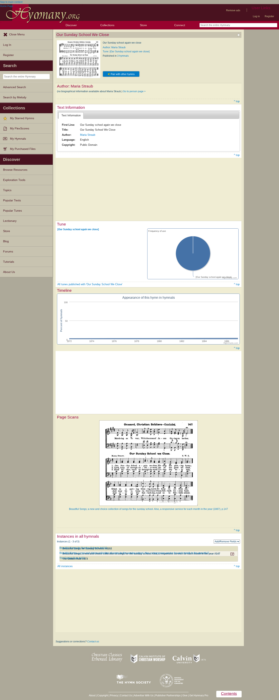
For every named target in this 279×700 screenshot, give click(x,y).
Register (269, 16)
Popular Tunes (12, 210)
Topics (7, 190)
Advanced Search (14, 87)
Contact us (93, 641)
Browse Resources (15, 169)
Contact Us (126, 695)
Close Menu (17, 34)
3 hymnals (123, 55)
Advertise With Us (143, 695)
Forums (8, 251)
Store (143, 25)
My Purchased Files (23, 148)
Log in (256, 16)
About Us (9, 272)
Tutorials (8, 261)
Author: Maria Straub (114, 47)
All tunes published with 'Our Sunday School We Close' (89, 284)
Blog (6, 241)
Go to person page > (134, 91)
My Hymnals (18, 138)
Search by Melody (14, 97)
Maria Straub (87, 134)
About (92, 695)
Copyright (102, 695)
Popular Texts (12, 200)
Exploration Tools (14, 180)
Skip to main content (11, 2)
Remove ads (233, 10)
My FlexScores (19, 128)
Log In (7, 44)
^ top (237, 101)
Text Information (71, 115)
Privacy (114, 695)
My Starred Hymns (22, 118)
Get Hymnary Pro (198, 695)
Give (184, 695)
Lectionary (10, 220)
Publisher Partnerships (168, 695)
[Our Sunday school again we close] (78, 229)
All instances (65, 566)
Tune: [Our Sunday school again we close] (126, 51)
